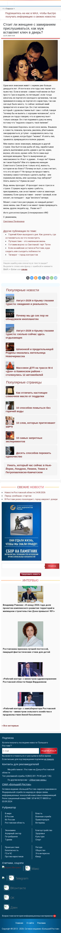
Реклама (41, 923)
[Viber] (47, 278)
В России (9, 816)
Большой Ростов (50, 929)
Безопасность (12, 850)
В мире (8, 813)
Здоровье (40, 833)
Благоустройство (43, 830)
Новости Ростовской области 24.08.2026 (25, 492)
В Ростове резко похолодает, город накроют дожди (31, 499)
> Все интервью (10, 725)
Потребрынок (11, 836)
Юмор (38, 856)
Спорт (38, 840)
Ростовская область (15, 823)
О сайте (30, 923)
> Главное (8, 9)
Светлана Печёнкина (13, 221)
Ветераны (40, 823)
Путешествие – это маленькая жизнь (26, 241)
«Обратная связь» (38, 780)
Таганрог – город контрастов (23, 254)
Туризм (8, 840)
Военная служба (43, 816)
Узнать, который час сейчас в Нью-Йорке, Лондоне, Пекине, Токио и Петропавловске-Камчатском (29, 469)
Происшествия (12, 847)
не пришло (49, 759)
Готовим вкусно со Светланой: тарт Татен (29, 244)
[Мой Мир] (39, 278)
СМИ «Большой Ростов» (16, 784)
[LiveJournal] (43, 278)
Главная (19, 923)
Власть (38, 813)
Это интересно (42, 853)
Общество (40, 850)
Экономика (10, 830)
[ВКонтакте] (31, 278)
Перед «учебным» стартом (18, 496)
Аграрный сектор (13, 833)
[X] (28, 278)
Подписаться (48, 751)
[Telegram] (55, 278)
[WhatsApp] (51, 278)
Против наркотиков (14, 856)
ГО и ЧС (8, 853)
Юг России (10, 820)
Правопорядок (42, 820)
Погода (38, 847)
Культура (39, 836)
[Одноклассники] (35, 278)
